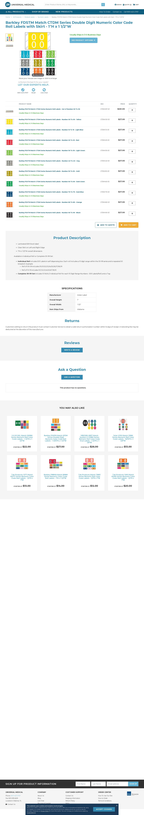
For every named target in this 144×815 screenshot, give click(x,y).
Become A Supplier (44, 803)
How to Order (103, 798)
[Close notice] (116, 805)
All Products (17, 17)
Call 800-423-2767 (131, 12)
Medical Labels (29, 17)
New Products (64, 12)
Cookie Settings (31, 812)
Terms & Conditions (104, 801)
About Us (41, 796)
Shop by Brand (40, 12)
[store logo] (19, 4)
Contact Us (117, 12)
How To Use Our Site (105, 796)
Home (8, 17)
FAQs (67, 803)
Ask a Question (72, 377)
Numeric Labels (43, 17)
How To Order (104, 12)
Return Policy (70, 801)
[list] (72, 11)
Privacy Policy (45, 811)
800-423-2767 (16, 796)
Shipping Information (73, 798)
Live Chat (41, 801)
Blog (39, 798)
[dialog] (72, 809)
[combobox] (74, 4)
